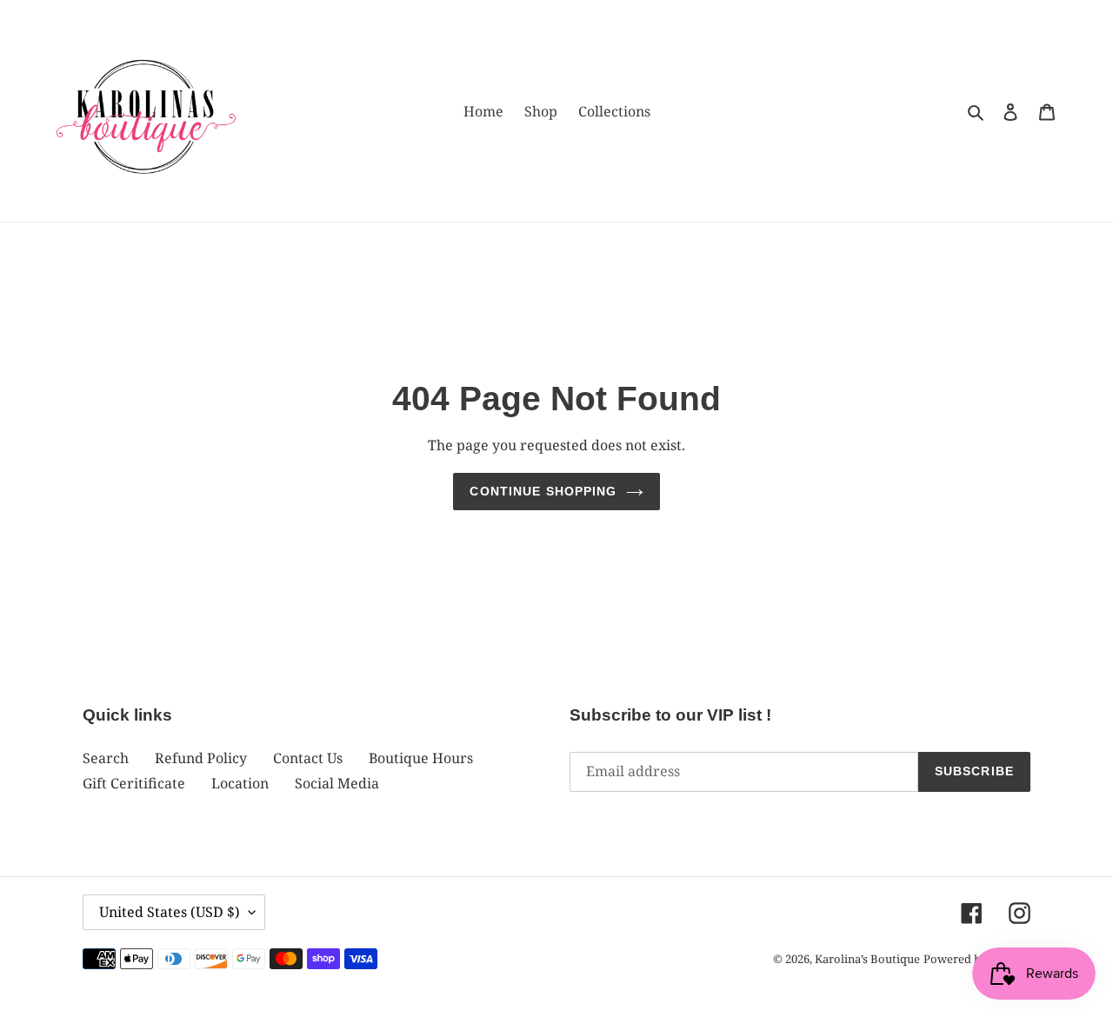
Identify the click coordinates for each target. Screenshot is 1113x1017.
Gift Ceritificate (134, 783)
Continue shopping (543, 491)
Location (240, 783)
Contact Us (308, 758)
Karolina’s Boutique (867, 959)
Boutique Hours (421, 758)
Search (106, 758)
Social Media (337, 783)
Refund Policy (201, 758)
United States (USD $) (169, 911)
